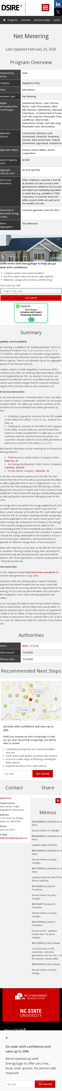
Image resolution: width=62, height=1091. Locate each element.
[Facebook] (8, 1078)
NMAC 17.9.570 (30, 645)
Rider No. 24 (11, 460)
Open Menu (45, 7)
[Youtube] (38, 1078)
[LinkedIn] (23, 1078)
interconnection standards (39, 572)
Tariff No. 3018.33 (15, 467)
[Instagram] (15, 1078)
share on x (58, 12)
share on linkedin (58, 4)
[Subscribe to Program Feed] (58, 800)
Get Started (42, 773)
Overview (26, 19)
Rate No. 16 (42, 470)
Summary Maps (42, 19)
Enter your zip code (10, 285)
